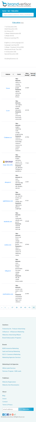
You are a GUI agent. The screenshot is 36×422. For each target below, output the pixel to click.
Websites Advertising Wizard (11, 335)
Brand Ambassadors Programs (11, 338)
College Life (9, 35)
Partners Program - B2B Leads (11, 371)
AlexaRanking (27, 74)
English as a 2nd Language (14, 42)
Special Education (11, 54)
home (4, 11)
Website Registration (9, 382)
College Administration (12, 33)
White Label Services (9, 368)
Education (15, 11)
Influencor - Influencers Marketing (13, 332)
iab (9, 11)
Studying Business (11, 58)
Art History (8, 31)
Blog (3, 395)
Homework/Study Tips (12, 49)
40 (25, 307)
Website (8, 74)
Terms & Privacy (7, 404)
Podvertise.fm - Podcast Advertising (13, 328)
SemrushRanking (32, 74)
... (8, 307)
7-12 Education (10, 26)
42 (34, 307)
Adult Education (10, 29)
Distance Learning (11, 38)
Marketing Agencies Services (11, 357)
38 (17, 307)
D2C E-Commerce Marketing (11, 354)
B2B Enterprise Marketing (10, 348)
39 (21, 307)
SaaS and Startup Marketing (11, 351)
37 (12, 307)
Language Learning (11, 45)
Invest (4, 398)
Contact (5, 401)
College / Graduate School (14, 47)
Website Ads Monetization (10, 385)
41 (29, 307)
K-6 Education (10, 51)
